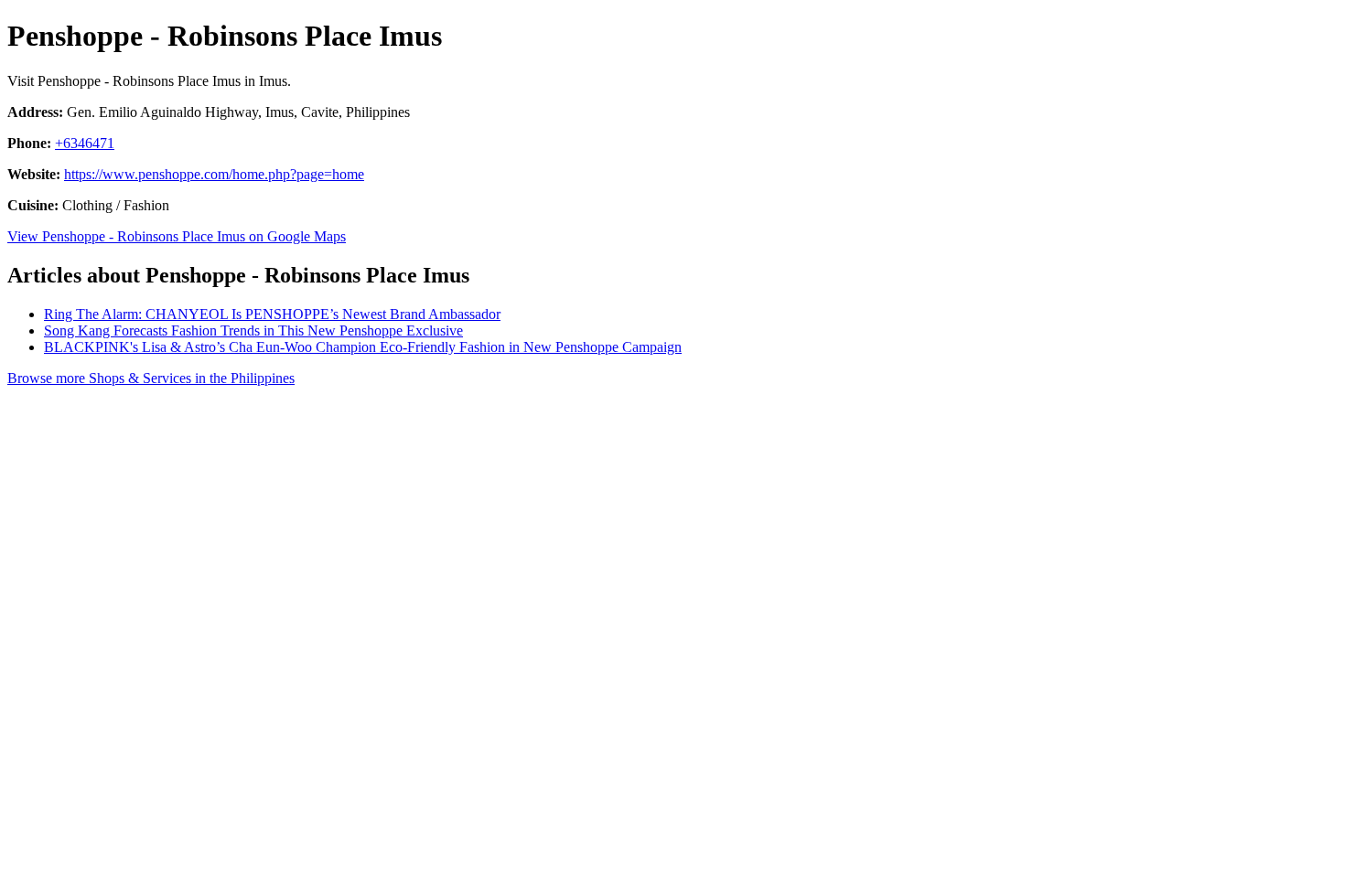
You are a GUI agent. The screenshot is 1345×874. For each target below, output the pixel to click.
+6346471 (84, 143)
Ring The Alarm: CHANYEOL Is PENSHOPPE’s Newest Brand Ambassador (272, 314)
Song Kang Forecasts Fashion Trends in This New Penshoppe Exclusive (253, 330)
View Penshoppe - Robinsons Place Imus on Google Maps (176, 236)
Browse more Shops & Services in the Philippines (151, 378)
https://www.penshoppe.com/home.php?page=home (214, 174)
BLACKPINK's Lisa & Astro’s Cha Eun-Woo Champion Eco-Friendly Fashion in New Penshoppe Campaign (363, 347)
